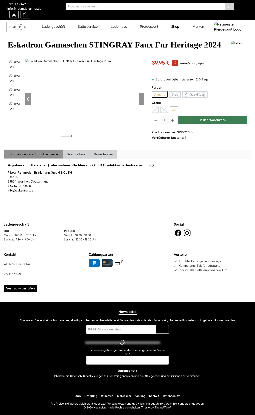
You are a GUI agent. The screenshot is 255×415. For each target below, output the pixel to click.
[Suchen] (229, 6)
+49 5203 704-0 (19, 186)
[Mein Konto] (14, 14)
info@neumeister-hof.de (24, 8)
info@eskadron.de (20, 190)
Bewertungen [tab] (103, 154)
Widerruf (107, 395)
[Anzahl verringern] (156, 120)
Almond (159, 94)
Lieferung (90, 395)
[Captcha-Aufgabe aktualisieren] (164, 343)
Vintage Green (196, 95)
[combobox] (145, 6)
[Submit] (162, 329)
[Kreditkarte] (107, 263)
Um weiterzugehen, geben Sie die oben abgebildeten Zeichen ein (128, 352)
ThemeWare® (163, 407)
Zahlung (140, 395)
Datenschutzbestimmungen (86, 376)
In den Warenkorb (213, 120)
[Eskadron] (239, 46)
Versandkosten (116, 403)
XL (174, 110)
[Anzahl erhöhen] (173, 120)
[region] (76, 99)
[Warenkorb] (25, 14)
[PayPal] (94, 263)
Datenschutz (171, 395)
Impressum (123, 395)
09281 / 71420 (17, 4)
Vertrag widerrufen (20, 288)
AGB (147, 376)
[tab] (33, 154)
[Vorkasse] (119, 263)
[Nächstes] (141, 99)
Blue (176, 95)
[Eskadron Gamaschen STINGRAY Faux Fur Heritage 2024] (84, 99)
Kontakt (154, 395)
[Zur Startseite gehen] (18, 26)
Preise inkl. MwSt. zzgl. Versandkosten (175, 69)
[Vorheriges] (28, 99)
